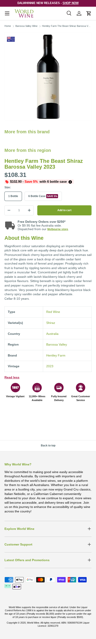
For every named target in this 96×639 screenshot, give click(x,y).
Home (7, 26)
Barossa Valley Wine (26, 26)
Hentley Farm (55, 355)
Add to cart (64, 210)
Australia (52, 333)
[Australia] (11, 39)
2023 (49, 366)
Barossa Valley (56, 344)
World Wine (33, 622)
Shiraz (50, 323)
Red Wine (53, 312)
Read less (11, 377)
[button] (89, 13)
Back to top (48, 445)
